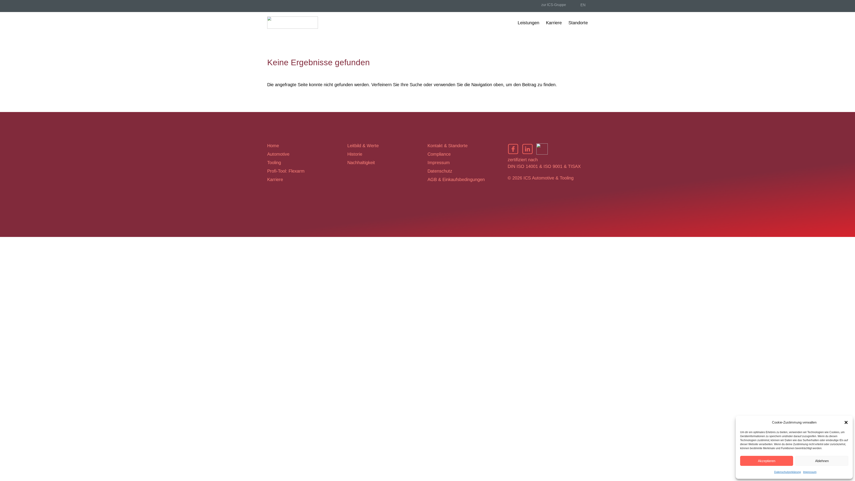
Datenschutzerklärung (787, 472)
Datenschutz (440, 171)
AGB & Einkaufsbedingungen (456, 179)
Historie (354, 154)
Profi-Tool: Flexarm (286, 171)
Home (273, 145)
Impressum (809, 472)
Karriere (554, 22)
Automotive (278, 154)
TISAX (574, 166)
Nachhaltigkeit (361, 162)
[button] (846, 422)
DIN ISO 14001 (523, 166)
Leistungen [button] (528, 22)
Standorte (578, 22)
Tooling (274, 162)
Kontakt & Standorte (448, 145)
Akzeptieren (766, 461)
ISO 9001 (553, 166)
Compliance (439, 154)
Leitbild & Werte (363, 145)
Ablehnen (822, 461)
